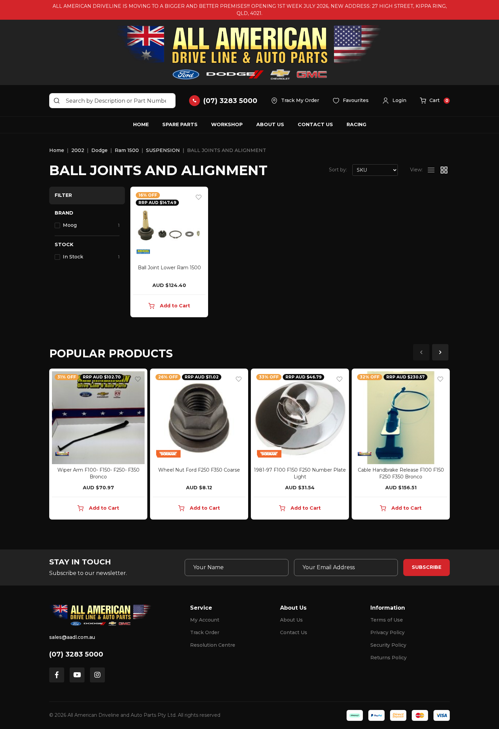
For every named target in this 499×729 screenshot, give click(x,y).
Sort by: (338, 170)
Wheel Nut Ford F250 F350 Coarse (199, 470)
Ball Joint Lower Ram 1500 (169, 268)
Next (440, 352)
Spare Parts (180, 124)
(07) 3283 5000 (76, 654)
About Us (270, 124)
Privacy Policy (387, 632)
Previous (421, 352)
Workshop (227, 124)
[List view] (431, 170)
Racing (356, 124)
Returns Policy (388, 658)
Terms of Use (386, 620)
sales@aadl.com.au (72, 637)
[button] (394, 100)
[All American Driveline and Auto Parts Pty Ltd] (249, 52)
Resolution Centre (212, 645)
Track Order (204, 632)
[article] (98, 445)
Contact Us (315, 124)
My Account (204, 620)
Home (141, 124)
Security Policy (388, 645)
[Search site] (56, 100)
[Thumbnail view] (444, 170)
